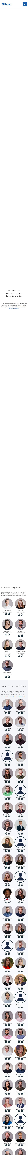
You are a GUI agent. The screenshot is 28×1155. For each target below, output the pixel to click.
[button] (25, 4)
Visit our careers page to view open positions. (14, 696)
